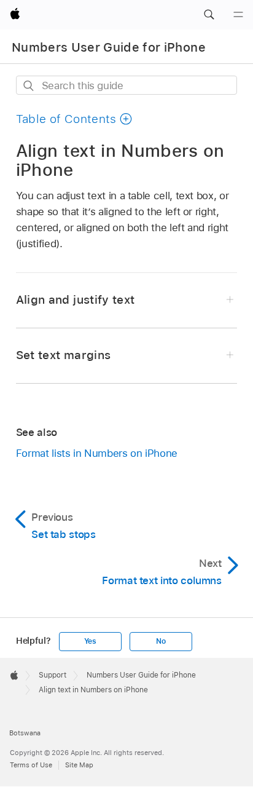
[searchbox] (127, 85)
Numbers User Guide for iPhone (109, 47)
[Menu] (238, 15)
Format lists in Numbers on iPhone (96, 453)
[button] (209, 15)
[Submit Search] (29, 85)
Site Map (79, 765)
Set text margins (63, 355)
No (161, 641)
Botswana (25, 733)
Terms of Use (31, 765)
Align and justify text (75, 300)
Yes (90, 641)
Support (52, 675)
